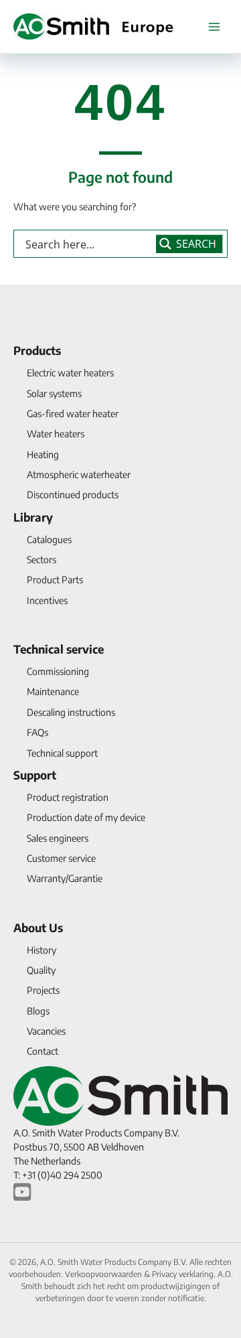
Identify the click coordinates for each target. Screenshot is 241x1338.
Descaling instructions (71, 712)
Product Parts (55, 579)
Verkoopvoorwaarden (104, 1274)
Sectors (41, 559)
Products (37, 350)
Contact (42, 1051)
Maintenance (53, 691)
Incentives (47, 600)
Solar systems (54, 393)
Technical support (62, 753)
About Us (38, 927)
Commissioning (58, 671)
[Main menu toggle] (214, 26)
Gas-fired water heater (72, 413)
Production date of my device (86, 817)
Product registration (67, 797)
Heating (43, 454)
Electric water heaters (70, 372)
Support (34, 774)
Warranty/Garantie (64, 878)
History (41, 950)
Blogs (38, 1011)
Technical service (58, 649)
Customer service (61, 858)
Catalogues (49, 539)
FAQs (37, 732)
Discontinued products (72, 494)
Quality (41, 970)
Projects (43, 990)
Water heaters (55, 433)
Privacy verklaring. (185, 1274)
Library (33, 517)
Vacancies (46, 1031)
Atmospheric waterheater (79, 474)
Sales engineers (57, 838)
